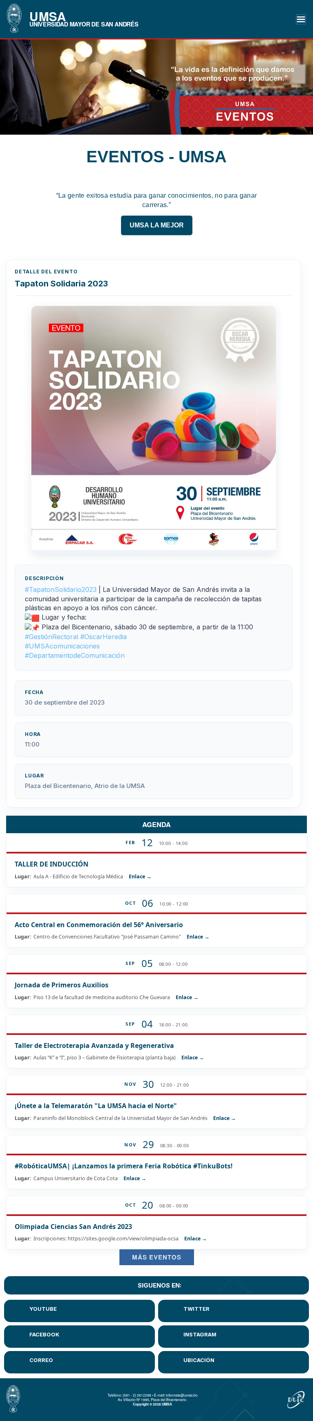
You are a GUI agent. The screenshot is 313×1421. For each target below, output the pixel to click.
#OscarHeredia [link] (103, 637)
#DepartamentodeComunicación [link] (75, 655)
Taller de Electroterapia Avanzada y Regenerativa (94, 1045)
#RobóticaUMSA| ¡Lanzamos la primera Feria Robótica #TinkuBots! (124, 1165)
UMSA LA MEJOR (157, 225)
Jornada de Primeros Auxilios (61, 984)
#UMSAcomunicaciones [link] (62, 646)
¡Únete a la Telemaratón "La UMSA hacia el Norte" (96, 1105)
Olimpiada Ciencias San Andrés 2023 (73, 1226)
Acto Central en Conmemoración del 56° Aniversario (99, 924)
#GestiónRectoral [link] (51, 637)
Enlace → (140, 876)
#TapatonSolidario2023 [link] (61, 589)
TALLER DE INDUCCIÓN (51, 864)
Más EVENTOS (156, 1257)
